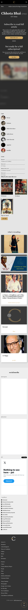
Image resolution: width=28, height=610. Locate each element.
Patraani (5, 327)
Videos (2, 564)
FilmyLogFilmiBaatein (8, 523)
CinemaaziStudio (6, 521)
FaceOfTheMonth (6, 504)
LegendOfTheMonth (7, 527)
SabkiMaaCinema (6, 510)
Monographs (4, 583)
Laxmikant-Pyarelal (5, 170)
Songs (2, 573)
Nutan (8, 117)
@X (2, 457)
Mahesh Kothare (11, 128)
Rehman (9, 123)
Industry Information (5, 575)
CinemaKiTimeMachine (8, 516)
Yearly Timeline (4, 581)
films (2, 6)
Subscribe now (14, 37)
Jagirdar (9, 145)
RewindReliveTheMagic (8, 508)
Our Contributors (5, 590)
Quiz (2, 556)
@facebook (3, 417)
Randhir (9, 150)
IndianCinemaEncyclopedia (9, 512)
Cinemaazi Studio (5, 578)
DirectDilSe (5, 514)
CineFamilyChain (6, 525)
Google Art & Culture (6, 586)
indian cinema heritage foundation (18, 6)
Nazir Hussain (10, 139)
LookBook (5, 529)
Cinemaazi (5, 499)
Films (2, 571)
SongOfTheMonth (6, 518)
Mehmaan (3, 196)
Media (2, 553)
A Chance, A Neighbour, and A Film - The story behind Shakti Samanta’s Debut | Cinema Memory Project (13, 296)
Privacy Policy (4, 593)
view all (4, 218)
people (14, 360)
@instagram (4, 376)
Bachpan (17, 196)
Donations (3, 544)
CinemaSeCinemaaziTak (8, 502)
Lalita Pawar (10, 134)
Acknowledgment (5, 546)
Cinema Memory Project (6, 566)
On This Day (4, 588)
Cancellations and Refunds (7, 595)
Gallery (2, 551)
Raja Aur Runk (5, 215)
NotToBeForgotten (7, 506)
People (2, 568)
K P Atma (14, 17)
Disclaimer (3, 558)
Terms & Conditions (5, 549)
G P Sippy (5, 356)
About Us (3, 542)
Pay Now (14, 57)
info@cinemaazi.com (18, 600)
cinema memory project (14, 302)
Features (3, 561)
